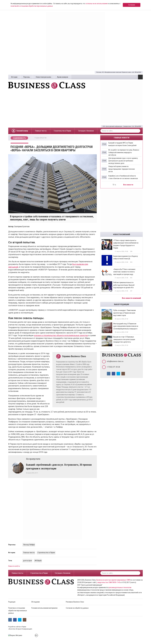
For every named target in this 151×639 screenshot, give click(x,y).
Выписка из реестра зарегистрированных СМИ (113, 580)
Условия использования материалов (44, 608)
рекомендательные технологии (120, 587)
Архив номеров (62, 77)
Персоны (26, 77)
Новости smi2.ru (14, 566)
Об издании (35, 602)
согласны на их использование (97, 3)
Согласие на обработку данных (77, 608)
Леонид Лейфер (29, 545)
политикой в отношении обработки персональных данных (32, 6)
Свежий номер (22, 131)
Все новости (128, 185)
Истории (14, 77)
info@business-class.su (115, 361)
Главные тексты (41, 131)
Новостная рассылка (43, 77)
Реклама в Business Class (75, 602)
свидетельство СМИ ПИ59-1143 (108, 582)
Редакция (11, 602)
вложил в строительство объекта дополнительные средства (61, 335)
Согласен (131, 5)
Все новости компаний (131, 298)
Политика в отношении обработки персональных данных (17, 610)
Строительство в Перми (62, 131)
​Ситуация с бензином (86, 131)
